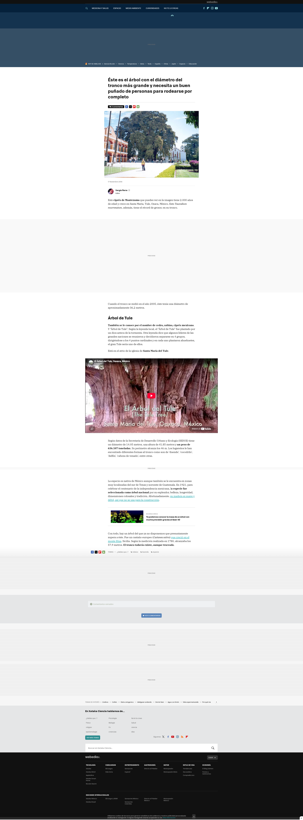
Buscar (213, 748)
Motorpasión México (168, 799)
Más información (169, 817)
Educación (193, 64)
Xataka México (91, 798)
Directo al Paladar (150, 768)
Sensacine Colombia (129, 803)
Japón (174, 64)
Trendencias (187, 768)
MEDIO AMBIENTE (133, 8)
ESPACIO (117, 8)
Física (88, 722)
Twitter (130, 106)
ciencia (134, 727)
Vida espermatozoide (191, 702)
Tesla (149, 64)
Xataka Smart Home (91, 779)
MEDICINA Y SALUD (100, 8)
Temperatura (132, 64)
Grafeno (105, 702)
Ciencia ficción (109, 64)
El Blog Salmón (207, 768)
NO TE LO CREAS (171, 8)
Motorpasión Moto (170, 772)
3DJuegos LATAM (111, 798)
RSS (182, 736)
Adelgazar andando (144, 702)
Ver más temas (93, 737)
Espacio (182, 64)
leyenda (145, 552)
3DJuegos (109, 768)
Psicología (113, 718)
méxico (135, 552)
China (166, 64)
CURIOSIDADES (152, 8)
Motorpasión (168, 768)
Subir (210, 757)
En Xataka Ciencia (152, 514)
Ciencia (121, 64)
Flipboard (208, 8)
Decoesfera (187, 772)
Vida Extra (109, 772)
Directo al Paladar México (150, 799)
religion (89, 727)
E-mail (138, 106)
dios (133, 731)
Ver (152, 615)
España (157, 64)
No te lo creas (136, 718)
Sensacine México (131, 798)
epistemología (91, 731)
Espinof (127, 772)
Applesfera (90, 775)
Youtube (216, 8)
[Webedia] (212, 1)
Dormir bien (159, 702)
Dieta (142, 64)
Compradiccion (188, 775)
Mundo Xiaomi (91, 784)
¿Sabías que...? (122, 552)
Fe (110, 727)
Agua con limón (173, 702)
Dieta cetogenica (127, 702)
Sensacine (129, 768)
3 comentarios (117, 107)
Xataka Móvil (90, 772)
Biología (112, 722)
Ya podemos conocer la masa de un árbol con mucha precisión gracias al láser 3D (167, 518)
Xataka (88, 768)
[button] (122, 190)
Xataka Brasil (91, 802)
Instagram (212, 8)
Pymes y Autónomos (206, 773)
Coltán (114, 702)
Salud (133, 722)
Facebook (204, 8)
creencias (112, 731)
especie (156, 552)
